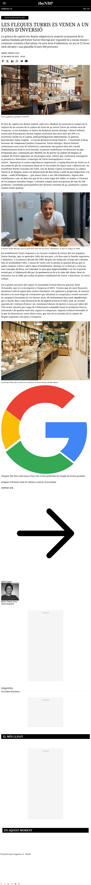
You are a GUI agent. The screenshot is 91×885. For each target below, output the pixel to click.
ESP (88, 9)
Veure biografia (7, 604)
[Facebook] (3, 61)
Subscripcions (6, 881)
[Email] (26, 61)
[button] (4, 3)
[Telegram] (21, 61)
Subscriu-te (6, 9)
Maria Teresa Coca (10, 53)
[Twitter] (7, 61)
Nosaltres (4, 861)
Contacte (4, 857)
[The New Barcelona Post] (12, 850)
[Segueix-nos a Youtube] (15, 884)
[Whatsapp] (17, 61)
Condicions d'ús (6, 877)
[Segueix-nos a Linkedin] (8, 884)
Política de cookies (8, 865)
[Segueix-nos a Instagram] (12, 884)
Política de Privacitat (9, 873)
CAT (84, 9)
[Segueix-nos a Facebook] (1, 884)
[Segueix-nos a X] (5, 884)
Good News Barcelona (15, 18)
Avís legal (4, 869)
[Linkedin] (12, 61)
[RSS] (19, 884)
